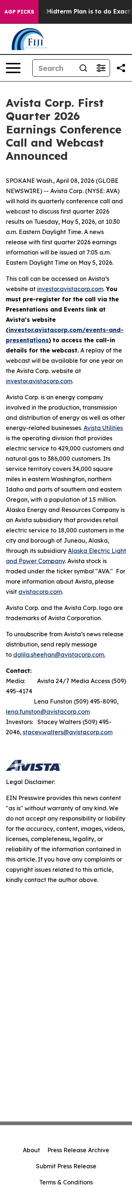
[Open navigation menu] (13, 68)
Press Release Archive (78, 1150)
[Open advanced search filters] (101, 68)
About (31, 1150)
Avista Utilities (103, 427)
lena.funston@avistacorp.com (48, 711)
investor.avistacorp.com (70, 289)
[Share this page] (121, 68)
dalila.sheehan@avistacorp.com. (59, 654)
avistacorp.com (40, 591)
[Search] (83, 68)
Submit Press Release (66, 1166)
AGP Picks (19, 11)
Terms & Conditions (66, 1182)
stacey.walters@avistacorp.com (68, 732)
